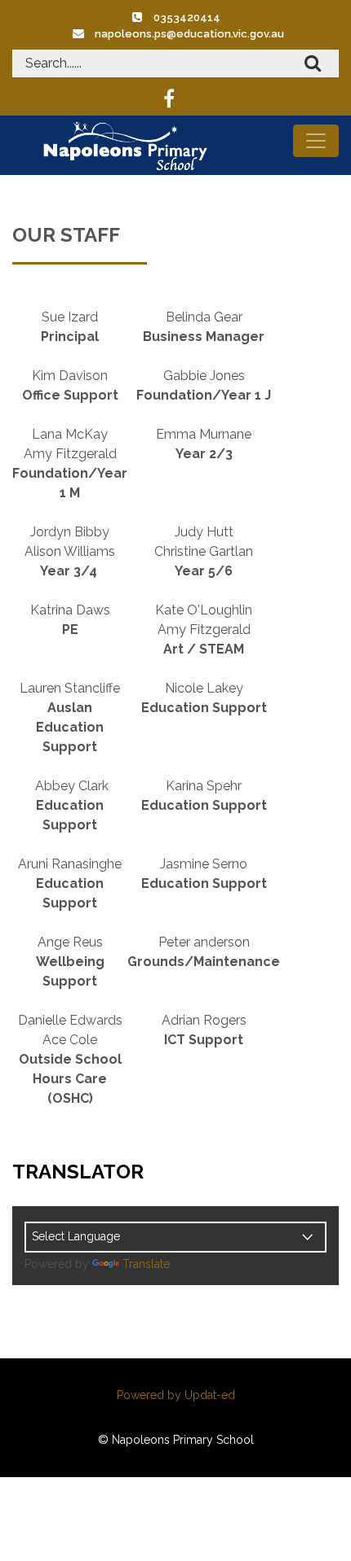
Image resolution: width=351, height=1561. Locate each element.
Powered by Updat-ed (176, 1394)
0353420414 (186, 17)
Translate (146, 1263)
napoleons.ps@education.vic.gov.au (189, 34)
